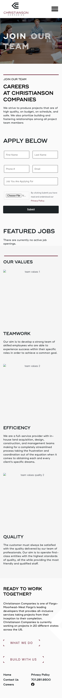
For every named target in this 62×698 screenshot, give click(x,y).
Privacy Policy (37, 200)
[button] (55, 9)
